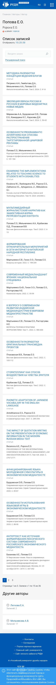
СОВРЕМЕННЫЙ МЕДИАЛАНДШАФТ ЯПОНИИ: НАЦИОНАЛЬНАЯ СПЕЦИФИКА (27, 277)
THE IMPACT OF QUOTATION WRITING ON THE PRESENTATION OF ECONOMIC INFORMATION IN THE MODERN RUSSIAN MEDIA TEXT (27, 434)
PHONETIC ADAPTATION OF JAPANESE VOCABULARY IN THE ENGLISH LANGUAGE (27, 403)
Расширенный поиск (15, 60)
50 (24, 42)
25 (20, 42)
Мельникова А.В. (19, 621)
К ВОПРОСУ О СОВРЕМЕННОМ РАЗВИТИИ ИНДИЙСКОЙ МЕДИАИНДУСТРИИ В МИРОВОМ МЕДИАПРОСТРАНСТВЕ (25, 309)
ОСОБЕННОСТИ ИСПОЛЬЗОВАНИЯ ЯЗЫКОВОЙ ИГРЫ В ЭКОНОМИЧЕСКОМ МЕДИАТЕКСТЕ (26, 506)
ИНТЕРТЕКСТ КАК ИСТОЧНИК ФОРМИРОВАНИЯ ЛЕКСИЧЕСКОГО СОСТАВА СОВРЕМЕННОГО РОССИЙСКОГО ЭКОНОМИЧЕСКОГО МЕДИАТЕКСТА (26, 541)
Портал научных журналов (29, 646)
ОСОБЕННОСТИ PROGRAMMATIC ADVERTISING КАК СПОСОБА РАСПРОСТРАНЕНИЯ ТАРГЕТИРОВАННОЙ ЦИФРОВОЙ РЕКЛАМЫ (25, 137)
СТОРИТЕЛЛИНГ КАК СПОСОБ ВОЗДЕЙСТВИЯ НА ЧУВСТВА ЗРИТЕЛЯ (28, 373)
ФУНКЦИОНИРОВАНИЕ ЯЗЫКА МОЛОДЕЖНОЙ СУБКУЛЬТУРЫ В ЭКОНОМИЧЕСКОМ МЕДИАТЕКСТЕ (26, 472)
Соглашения (29, 643)
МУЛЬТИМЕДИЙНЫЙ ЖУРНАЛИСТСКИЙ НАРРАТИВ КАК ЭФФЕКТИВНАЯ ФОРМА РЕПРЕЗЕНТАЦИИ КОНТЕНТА (26, 212)
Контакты (29, 639)
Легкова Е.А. (17, 605)
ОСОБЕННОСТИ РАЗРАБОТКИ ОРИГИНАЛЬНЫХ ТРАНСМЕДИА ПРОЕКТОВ (24, 345)
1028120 (16, 31)
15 (17, 42)
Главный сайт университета (29, 650)
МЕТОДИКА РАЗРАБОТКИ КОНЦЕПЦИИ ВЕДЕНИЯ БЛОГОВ (24, 74)
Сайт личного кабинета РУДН (29, 654)
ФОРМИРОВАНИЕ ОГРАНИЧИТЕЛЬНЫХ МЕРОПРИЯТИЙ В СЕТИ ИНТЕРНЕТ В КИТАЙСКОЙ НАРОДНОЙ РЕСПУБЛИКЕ (27, 248)
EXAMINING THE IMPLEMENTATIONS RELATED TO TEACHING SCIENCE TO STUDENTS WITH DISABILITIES (26, 174)
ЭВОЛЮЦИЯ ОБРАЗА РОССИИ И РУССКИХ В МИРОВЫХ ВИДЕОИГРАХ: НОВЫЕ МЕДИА (27, 104)
